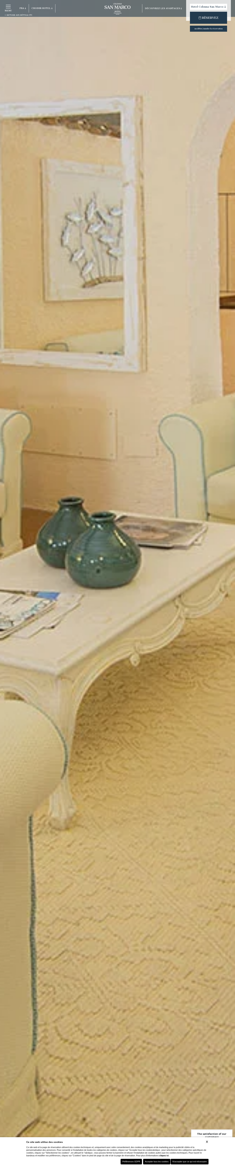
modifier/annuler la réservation (209, 29)
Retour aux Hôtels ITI (19, 15)
